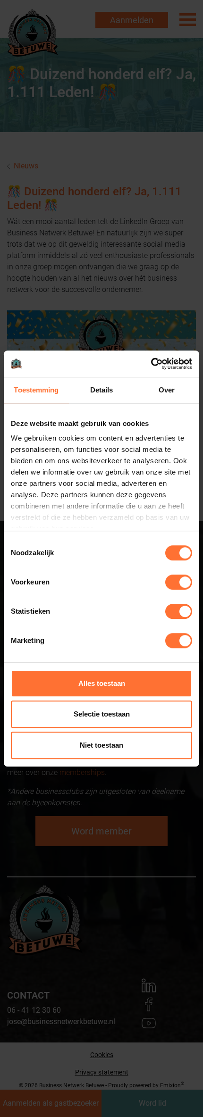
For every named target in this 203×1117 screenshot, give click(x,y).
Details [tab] (101, 390)
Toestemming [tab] (36, 390)
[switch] (178, 582)
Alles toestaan (101, 683)
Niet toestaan (101, 745)
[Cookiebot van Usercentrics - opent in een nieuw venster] (151, 364)
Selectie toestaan (102, 714)
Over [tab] (167, 390)
